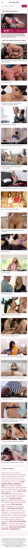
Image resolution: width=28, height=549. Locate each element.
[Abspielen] (2, 27)
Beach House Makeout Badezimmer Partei (12, 145)
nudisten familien (6, 251)
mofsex (7, 485)
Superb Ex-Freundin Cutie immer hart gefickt (12, 441)
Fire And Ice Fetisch (6, 82)
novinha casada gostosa (12, 474)
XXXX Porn (7, 546)
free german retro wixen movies (11, 510)
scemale (8, 504)
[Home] (14, 2)
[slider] (7, 26)
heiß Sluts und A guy (7, 293)
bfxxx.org (13, 546)
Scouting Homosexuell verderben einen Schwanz (14, 188)
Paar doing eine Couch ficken (9, 124)
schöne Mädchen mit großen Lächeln (11, 335)
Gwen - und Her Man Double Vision (10, 209)
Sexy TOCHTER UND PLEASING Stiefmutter (13, 356)
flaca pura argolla (6, 272)
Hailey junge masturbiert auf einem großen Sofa (13, 377)
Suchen (24, 6)
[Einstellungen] (21, 27)
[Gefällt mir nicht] (7, 30)
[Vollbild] (25, 27)
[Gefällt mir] (4, 30)
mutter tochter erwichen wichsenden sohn (13, 483)
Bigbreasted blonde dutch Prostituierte (11, 314)
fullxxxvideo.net (19, 546)
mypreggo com (16, 481)
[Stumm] (15, 27)
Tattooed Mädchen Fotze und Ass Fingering (12, 399)
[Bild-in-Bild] (23, 27)
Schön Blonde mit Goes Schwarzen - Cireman (13, 462)
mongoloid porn (14, 529)
